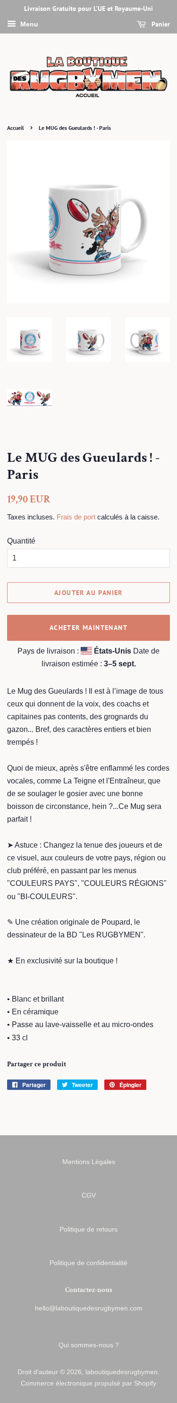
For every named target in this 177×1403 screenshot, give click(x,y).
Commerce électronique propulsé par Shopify (88, 1383)
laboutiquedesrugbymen (121, 1372)
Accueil (15, 127)
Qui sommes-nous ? (89, 1345)
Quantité (21, 541)
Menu (28, 24)
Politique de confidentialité (88, 1263)
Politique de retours (88, 1229)
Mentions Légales (88, 1161)
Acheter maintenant (88, 627)
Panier (160, 24)
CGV (89, 1195)
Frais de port (76, 517)
